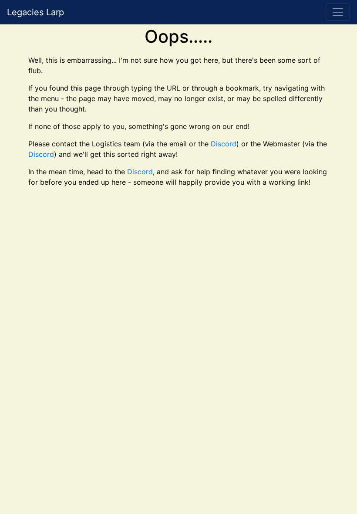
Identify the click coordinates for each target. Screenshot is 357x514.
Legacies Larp (35, 12)
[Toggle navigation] (338, 12)
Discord (223, 143)
